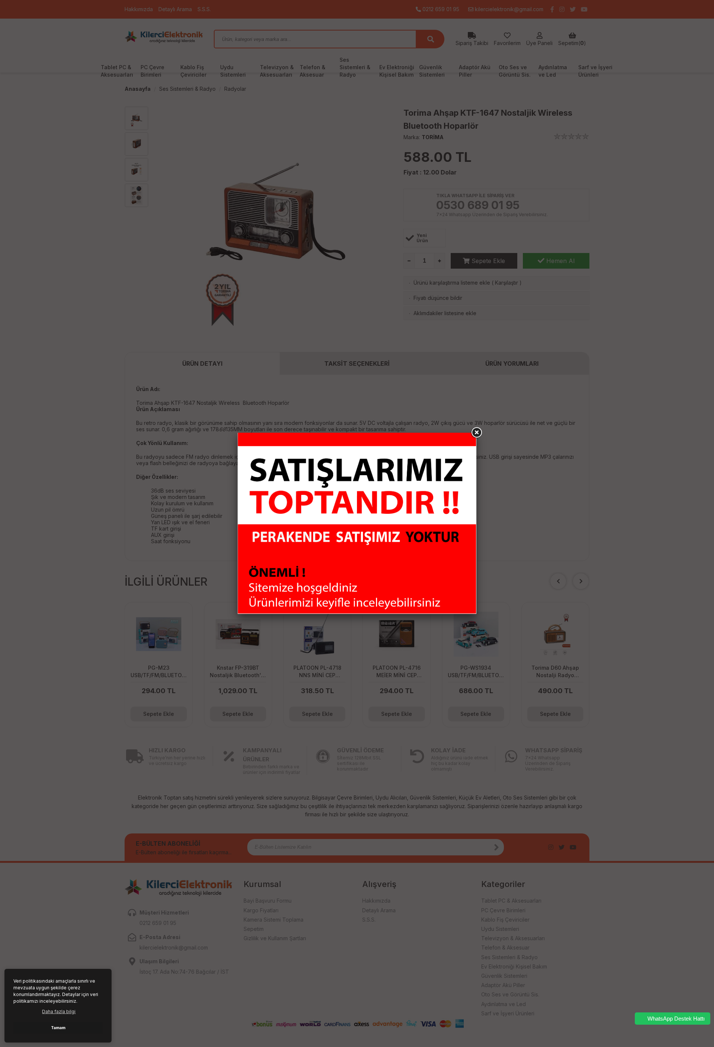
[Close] (476, 432)
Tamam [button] (58, 1027)
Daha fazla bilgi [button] (58, 1011)
